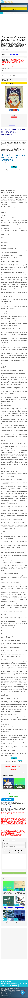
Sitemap (3, 985)
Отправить (14, 872)
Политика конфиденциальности (9, 983)
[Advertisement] (14, 943)
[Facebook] (12, 110)
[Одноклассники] (14, 110)
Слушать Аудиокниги (12, 985)
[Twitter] (18, 110)
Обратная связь (23, 983)
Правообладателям (6, 981)
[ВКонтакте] (10, 110)
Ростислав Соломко (14, 54)
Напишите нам (12, 125)
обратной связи (4, 995)
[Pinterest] (16, 110)
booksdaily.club (8, 1)
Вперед (14, 167)
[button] (4, 850)
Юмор (11, 56)
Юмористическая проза (19, 56)
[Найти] (25, 6)
